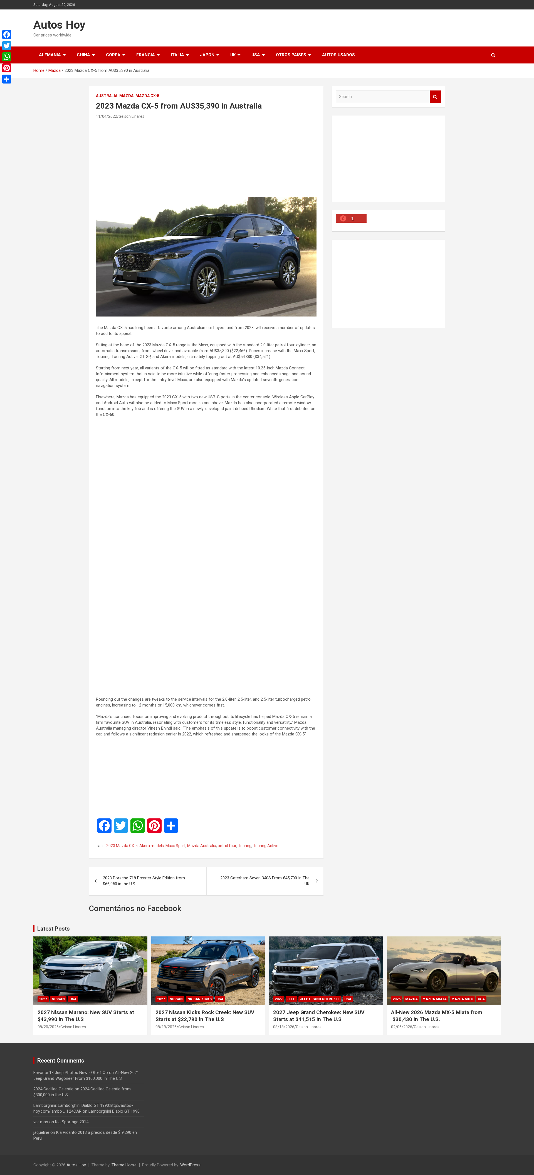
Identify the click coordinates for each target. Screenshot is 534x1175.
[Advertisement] (206, 158)
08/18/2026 (283, 1027)
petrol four (227, 845)
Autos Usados (338, 54)
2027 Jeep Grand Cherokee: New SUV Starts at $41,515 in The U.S (318, 1015)
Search (435, 96)
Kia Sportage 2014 (71, 1121)
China (83, 54)
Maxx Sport (175, 845)
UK (233, 54)
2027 (43, 999)
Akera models (151, 845)
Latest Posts (53, 928)
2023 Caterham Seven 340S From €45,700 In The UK (265, 880)
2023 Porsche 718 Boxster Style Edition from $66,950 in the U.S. (144, 880)
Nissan (58, 999)
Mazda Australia (201, 845)
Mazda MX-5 (462, 999)
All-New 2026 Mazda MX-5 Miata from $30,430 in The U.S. (436, 1015)
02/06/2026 (401, 1027)
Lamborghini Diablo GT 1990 (114, 1111)
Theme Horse (124, 1164)
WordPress (190, 1164)
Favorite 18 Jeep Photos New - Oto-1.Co (70, 1072)
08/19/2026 (166, 1027)
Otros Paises (291, 54)
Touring (244, 845)
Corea (113, 54)
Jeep (291, 999)
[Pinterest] (6, 67)
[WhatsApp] (6, 56)
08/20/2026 (48, 1027)
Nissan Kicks (199, 999)
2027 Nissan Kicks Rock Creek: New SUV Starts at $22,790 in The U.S (204, 1015)
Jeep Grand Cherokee (320, 999)
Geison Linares (131, 116)
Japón (207, 54)
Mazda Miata (434, 999)
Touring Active (265, 845)
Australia (106, 96)
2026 (396, 999)
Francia (145, 54)
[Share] (6, 79)
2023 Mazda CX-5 (122, 845)
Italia (177, 54)
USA (255, 54)
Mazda (126, 96)
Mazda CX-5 (147, 96)
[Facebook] (6, 34)
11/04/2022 (106, 116)
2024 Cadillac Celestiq (53, 1088)
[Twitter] (6, 45)
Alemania (50, 54)
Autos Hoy (59, 24)
